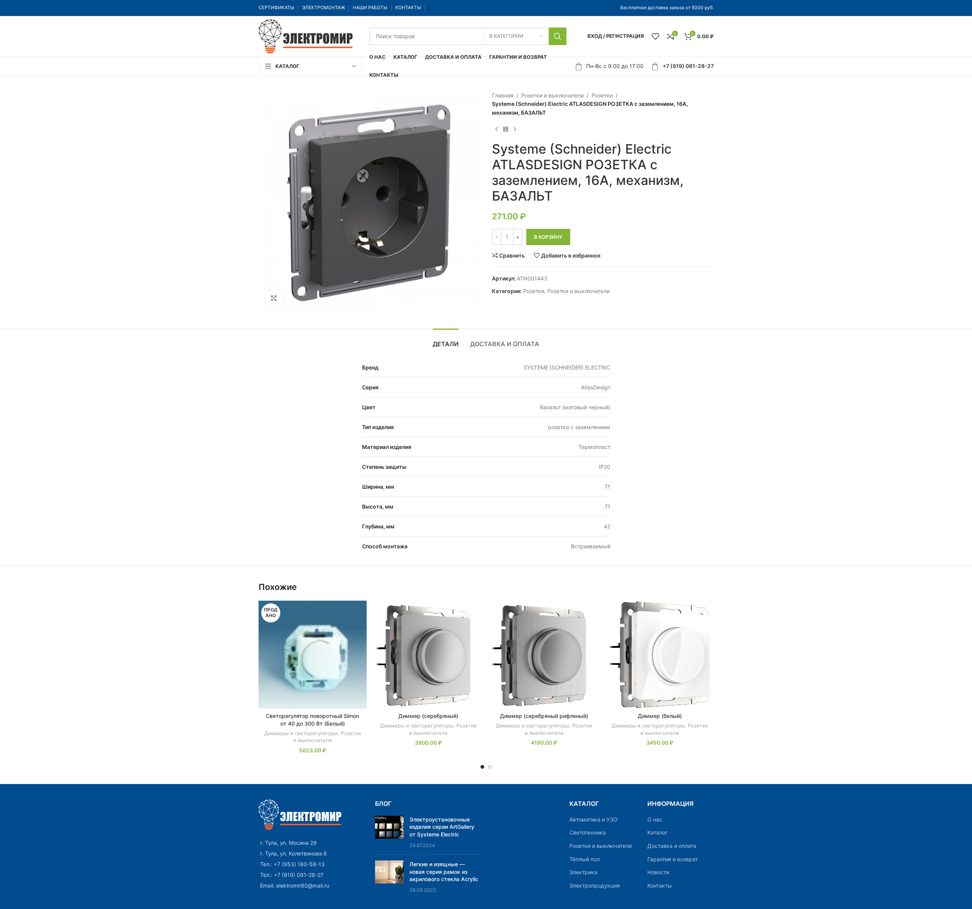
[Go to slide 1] (482, 767)
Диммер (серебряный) (428, 716)
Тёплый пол (584, 859)
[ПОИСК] (557, 36)
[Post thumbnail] (389, 832)
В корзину (548, 237)
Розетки (602, 95)
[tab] (446, 340)
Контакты (659, 885)
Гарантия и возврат (672, 859)
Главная (502, 95)
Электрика (583, 872)
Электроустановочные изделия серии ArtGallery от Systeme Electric (441, 827)
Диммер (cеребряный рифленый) (544, 716)
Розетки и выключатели (552, 95)
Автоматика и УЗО (593, 819)
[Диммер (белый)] (660, 655)
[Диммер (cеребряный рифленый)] (544, 655)
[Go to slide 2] (490, 767)
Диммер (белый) (660, 716)
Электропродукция (594, 885)
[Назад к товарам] (505, 129)
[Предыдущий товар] (496, 129)
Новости (658, 872)
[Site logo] (306, 35)
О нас (654, 819)
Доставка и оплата (671, 846)
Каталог (657, 832)
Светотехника (587, 832)
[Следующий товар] (514, 129)
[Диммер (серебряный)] (428, 655)
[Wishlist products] (655, 36)
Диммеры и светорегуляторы (301, 733)
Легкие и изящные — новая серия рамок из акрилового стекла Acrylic (443, 871)
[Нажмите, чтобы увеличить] (273, 298)
